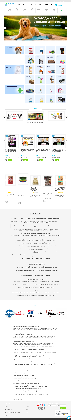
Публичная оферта (9, 409)
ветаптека (27, 414)
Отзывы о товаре (35, 171)
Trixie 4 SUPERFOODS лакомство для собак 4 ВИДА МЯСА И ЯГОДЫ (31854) (48, 188)
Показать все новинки (62, 164)
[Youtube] (38, 405)
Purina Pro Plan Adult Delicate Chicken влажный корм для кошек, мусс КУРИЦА (43, 150)
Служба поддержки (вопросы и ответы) (13, 412)
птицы (27, 407)
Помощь (46, 4)
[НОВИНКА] (12, 141)
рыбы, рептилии (28, 410)
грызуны (27, 406)
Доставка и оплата (13, 1)
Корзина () (53, 1)
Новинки (35, 131)
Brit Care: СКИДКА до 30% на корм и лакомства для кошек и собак (54, 122)
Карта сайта (8, 415)
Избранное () (45, 1)
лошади (27, 412)
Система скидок (32, 4)
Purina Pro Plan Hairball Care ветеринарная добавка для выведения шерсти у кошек (10, 150)
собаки (27, 403)
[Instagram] (42, 405)
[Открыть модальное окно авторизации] (6, 160)
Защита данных (9, 407)
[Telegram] (44, 405)
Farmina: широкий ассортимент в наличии (35, 122)
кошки (27, 404)
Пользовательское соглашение (11, 414)
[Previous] (4, 28)
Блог (52, 4)
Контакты (8, 404)
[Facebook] (40, 405)
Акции (19, 4)
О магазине (8, 403)
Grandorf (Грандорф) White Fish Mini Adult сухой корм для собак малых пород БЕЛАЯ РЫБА (60, 189)
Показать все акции (62, 124)
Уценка (24, 4)
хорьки (27, 409)
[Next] (66, 28)
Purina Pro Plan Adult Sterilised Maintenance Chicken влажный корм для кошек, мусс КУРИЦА (59, 150)
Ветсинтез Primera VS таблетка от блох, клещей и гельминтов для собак (27, 150)
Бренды (40, 4)
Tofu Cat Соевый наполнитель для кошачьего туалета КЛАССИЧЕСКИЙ (34, 189)
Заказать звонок (61, 5)
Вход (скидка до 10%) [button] (62, 1)
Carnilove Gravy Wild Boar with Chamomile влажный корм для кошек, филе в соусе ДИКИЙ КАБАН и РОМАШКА (10, 189)
